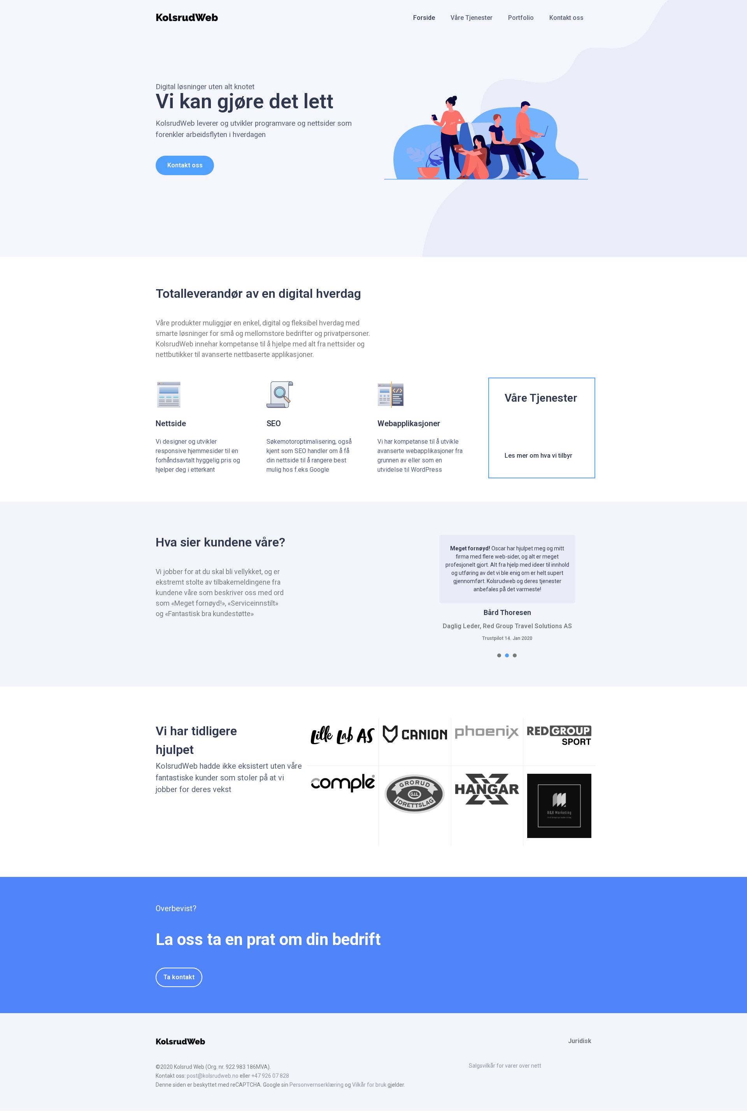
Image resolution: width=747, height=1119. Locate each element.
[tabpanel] (507, 588)
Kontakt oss (566, 17)
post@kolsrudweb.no (212, 1076)
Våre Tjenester (472, 17)
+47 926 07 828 (270, 1076)
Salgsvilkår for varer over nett (505, 1066)
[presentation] (499, 655)
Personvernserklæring (316, 1085)
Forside (424, 17)
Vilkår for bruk (369, 1085)
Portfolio (521, 17)
